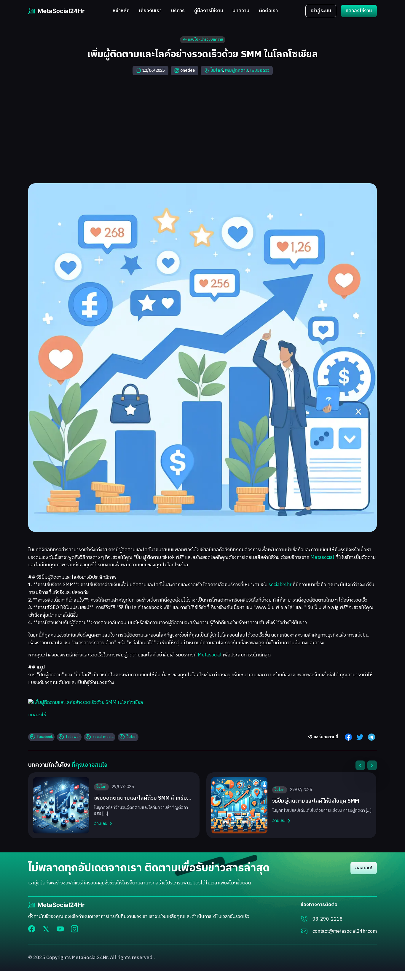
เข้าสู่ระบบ (320, 11)
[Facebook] (31, 928)
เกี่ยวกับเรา (150, 11)
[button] (360, 765)
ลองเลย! (363, 868)
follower (73, 737)
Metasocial (322, 558)
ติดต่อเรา (268, 11)
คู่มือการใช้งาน (208, 11)
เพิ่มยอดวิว (259, 70)
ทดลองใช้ (37, 715)
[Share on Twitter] (359, 737)
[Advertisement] (202, 129)
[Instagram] (74, 928)
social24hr (280, 585)
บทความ (240, 11)
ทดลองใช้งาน (359, 11)
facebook (45, 737)
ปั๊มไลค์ (217, 70)
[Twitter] (46, 928)
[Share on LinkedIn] (371, 737)
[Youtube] (60, 929)
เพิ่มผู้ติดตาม (236, 70)
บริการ (178, 11)
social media (103, 737)
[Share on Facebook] (348, 737)
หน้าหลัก (121, 11)
